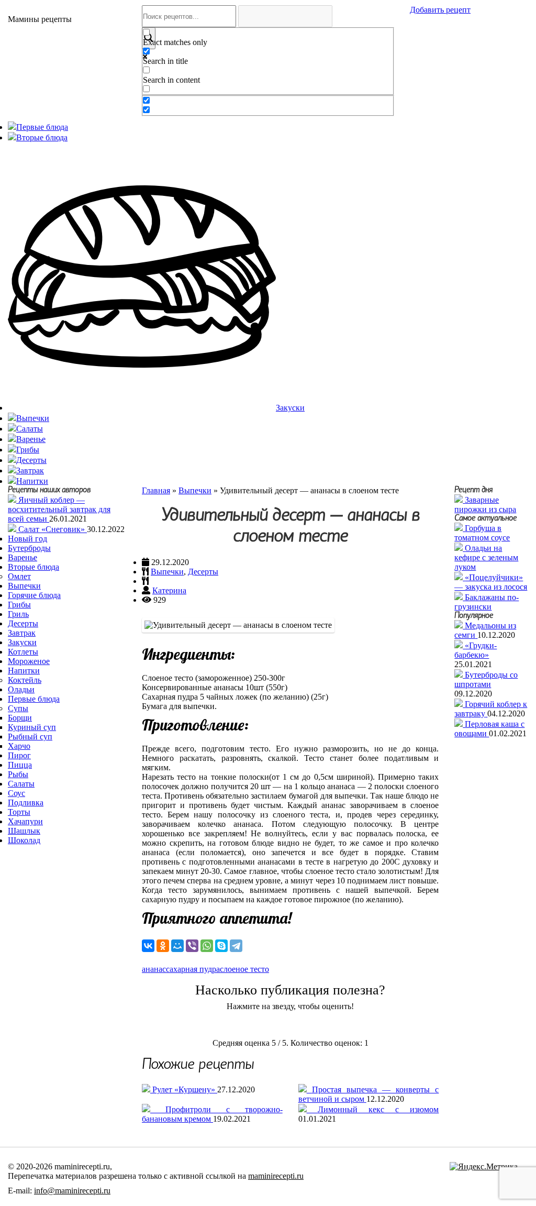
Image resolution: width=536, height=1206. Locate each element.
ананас (154, 969)
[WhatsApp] (206, 945)
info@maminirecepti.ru (72, 1190)
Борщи (20, 717)
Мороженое (29, 661)
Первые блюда (34, 698)
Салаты (21, 783)
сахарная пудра (193, 969)
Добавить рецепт (440, 9)
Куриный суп (32, 727)
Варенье (22, 557)
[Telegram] (236, 945)
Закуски (22, 642)
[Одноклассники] (163, 945)
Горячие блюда (34, 595)
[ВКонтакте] (148, 945)
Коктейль (24, 680)
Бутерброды (29, 548)
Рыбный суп (30, 736)
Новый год (27, 538)
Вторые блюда (33, 566)
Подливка (25, 802)
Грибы (19, 604)
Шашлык (24, 830)
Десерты (23, 623)
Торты (19, 811)
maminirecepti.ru (276, 1175)
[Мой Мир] (177, 945)
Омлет (19, 576)
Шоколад (24, 840)
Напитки (24, 670)
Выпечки (24, 585)
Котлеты (23, 651)
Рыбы (18, 774)
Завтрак (22, 632)
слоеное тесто (244, 969)
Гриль (18, 614)
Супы (18, 708)
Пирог (19, 755)
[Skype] (221, 945)
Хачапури (25, 821)
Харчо (19, 746)
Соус (16, 793)
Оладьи (21, 689)
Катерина (169, 590)
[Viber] (192, 945)
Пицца (20, 764)
